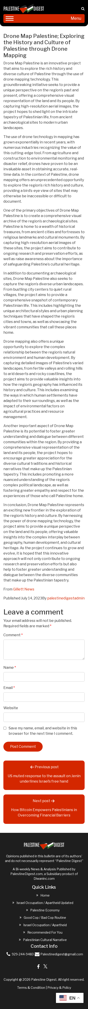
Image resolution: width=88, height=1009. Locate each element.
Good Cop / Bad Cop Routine (45, 917)
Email (9, 688)
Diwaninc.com (44, 878)
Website (10, 708)
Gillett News (23, 589)
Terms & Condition (31, 987)
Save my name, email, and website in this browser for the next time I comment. (43, 731)
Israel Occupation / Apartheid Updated (44, 903)
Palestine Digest (44, 979)
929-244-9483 (23, 954)
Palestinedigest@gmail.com (61, 954)
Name (9, 667)
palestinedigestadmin (66, 598)
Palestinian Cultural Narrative (45, 940)
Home (45, 895)
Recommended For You (45, 932)
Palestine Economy (45, 910)
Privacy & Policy (59, 987)
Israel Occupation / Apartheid (45, 925)
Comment (13, 635)
